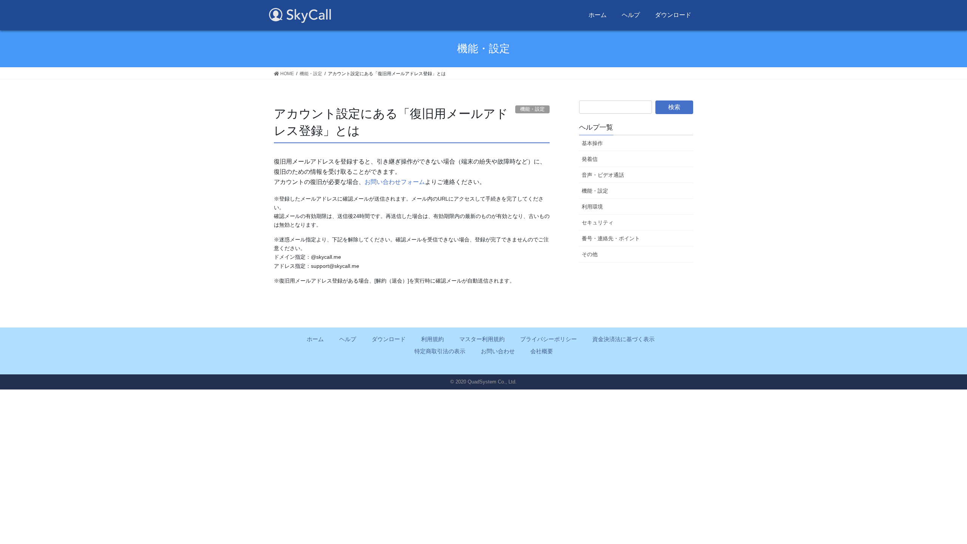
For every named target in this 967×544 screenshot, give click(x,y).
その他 (590, 254)
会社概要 (541, 351)
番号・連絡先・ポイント (611, 238)
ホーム (598, 15)
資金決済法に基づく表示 (623, 339)
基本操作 (592, 143)
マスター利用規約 (482, 339)
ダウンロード (673, 15)
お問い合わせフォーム (395, 182)
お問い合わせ (498, 351)
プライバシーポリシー (548, 339)
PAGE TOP (947, 518)
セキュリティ (597, 222)
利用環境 (592, 207)
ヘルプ (631, 15)
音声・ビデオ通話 (603, 175)
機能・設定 (595, 191)
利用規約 (432, 339)
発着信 (590, 159)
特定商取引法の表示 (439, 351)
